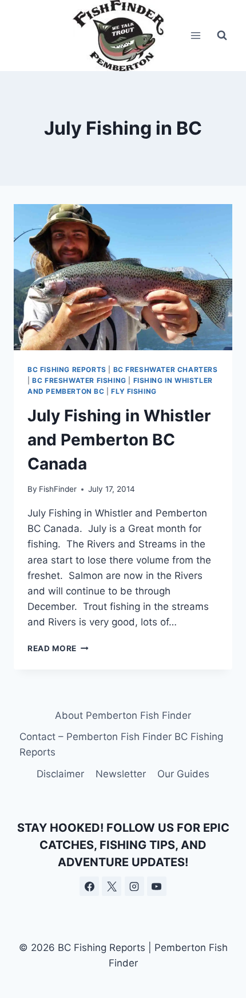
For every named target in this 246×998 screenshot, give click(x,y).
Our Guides (183, 774)
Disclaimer (60, 774)
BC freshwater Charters (165, 369)
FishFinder (58, 489)
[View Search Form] (222, 35)
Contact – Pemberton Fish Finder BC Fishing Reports (121, 744)
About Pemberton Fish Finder (123, 715)
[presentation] (123, 277)
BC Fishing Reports (66, 369)
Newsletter (121, 774)
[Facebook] (89, 886)
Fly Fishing (134, 391)
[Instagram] (134, 886)
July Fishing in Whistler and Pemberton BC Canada (119, 439)
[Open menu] (195, 35)
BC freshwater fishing (79, 380)
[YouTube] (156, 886)
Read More (58, 648)
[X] (111, 886)
